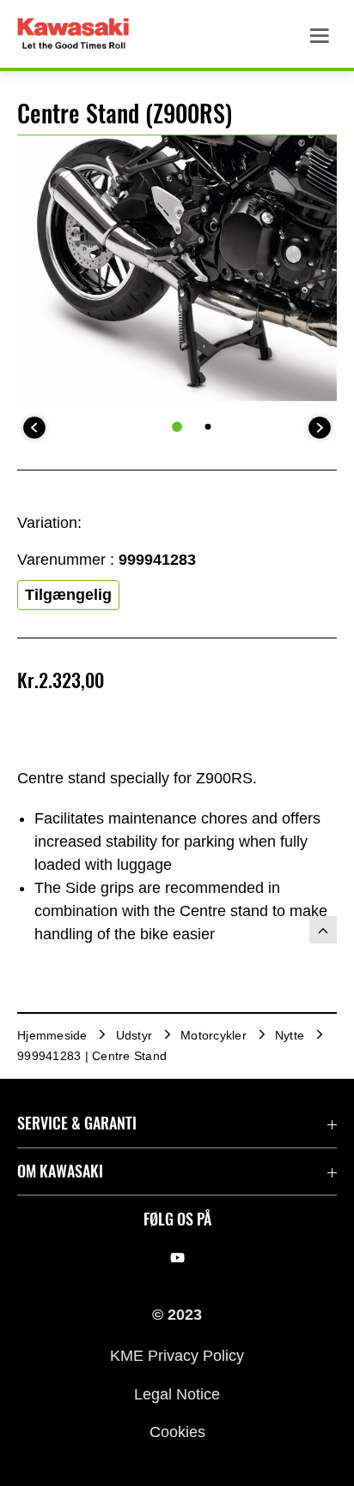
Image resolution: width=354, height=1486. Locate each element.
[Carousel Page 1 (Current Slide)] (177, 427)
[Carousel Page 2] (208, 427)
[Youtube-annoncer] (177, 1258)
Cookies (177, 1432)
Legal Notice (177, 1393)
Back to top (323, 930)
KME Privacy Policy (177, 1355)
